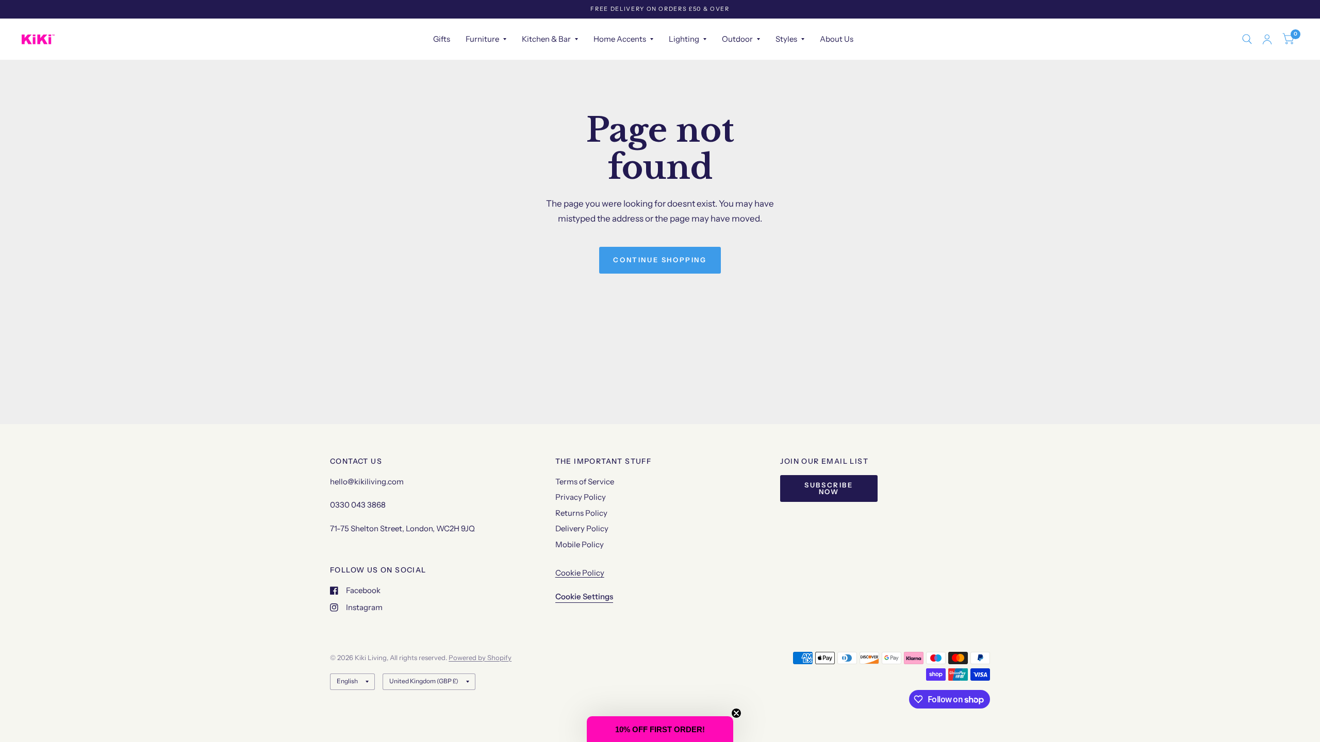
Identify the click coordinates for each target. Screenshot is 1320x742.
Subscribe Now (828, 488)
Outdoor (737, 39)
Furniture (482, 39)
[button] (660, 729)
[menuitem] (441, 39)
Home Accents (619, 39)
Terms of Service (584, 481)
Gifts (441, 39)
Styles (786, 39)
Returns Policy (581, 513)
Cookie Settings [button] (584, 596)
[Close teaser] (736, 713)
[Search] (1247, 39)
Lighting (684, 39)
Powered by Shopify (480, 657)
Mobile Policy (579, 544)
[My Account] (1267, 39)
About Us (836, 39)
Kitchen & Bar (546, 39)
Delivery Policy (581, 528)
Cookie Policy (579, 573)
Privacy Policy (580, 497)
